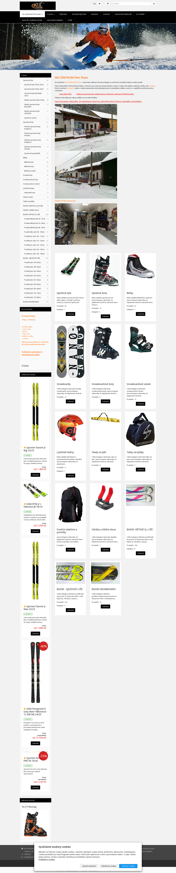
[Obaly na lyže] (105, 429)
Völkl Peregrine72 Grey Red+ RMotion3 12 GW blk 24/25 (35, 711)
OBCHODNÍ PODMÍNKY (55, 20)
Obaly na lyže (99, 452)
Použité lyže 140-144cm (36, 267)
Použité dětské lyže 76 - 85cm (36, 223)
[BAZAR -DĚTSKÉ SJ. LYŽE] (140, 504)
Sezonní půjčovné (79, 14)
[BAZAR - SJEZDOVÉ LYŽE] (70, 573)
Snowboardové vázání (139, 384)
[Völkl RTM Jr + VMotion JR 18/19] (35, 490)
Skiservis (94, 14)
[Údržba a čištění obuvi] (105, 504)
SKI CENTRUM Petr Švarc (31, 14)
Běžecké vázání (36, 171)
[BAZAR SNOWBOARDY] (105, 573)
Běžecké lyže (36, 162)
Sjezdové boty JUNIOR (36, 153)
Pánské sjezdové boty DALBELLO (36, 127)
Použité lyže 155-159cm (36, 280)
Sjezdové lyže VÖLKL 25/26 (36, 84)
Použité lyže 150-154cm (36, 275)
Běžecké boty (36, 166)
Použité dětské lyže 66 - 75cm (36, 219)
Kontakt (106, 14)
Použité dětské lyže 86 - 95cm (36, 227)
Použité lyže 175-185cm (36, 297)
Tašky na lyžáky (135, 452)
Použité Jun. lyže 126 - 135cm (36, 245)
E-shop (50, 14)
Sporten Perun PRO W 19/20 (33, 759)
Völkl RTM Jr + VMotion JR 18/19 (33, 505)
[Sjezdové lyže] (70, 271)
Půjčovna (63, 14)
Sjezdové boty (99, 293)
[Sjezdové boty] (105, 271)
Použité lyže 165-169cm (36, 289)
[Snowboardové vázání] (140, 352)
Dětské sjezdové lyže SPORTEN (36, 112)
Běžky (130, 293)
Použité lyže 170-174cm (36, 293)
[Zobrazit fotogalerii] (35, 823)
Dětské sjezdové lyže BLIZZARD (36, 105)
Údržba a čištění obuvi (104, 529)
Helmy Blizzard (36, 192)
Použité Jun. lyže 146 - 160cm (36, 254)
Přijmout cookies (128, 866)
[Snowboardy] (70, 352)
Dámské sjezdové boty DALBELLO (36, 141)
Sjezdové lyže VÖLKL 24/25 (36, 89)
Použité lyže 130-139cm (36, 262)
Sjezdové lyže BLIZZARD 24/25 (36, 94)
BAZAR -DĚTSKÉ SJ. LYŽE (140, 529)
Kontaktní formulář (123, 14)
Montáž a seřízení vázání (32, 20)
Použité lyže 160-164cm (36, 284)
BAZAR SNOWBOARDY (104, 589)
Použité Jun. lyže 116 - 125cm (36, 241)
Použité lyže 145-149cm (36, 271)
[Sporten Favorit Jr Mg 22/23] (35, 411)
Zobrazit (70, 314)
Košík (70, 20)
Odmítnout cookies (108, 866)
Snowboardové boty (103, 384)
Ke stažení (140, 14)
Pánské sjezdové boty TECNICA (36, 134)
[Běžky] (140, 271)
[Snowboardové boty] (105, 352)
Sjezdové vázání (36, 118)
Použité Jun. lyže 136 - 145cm (36, 249)
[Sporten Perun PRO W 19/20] (35, 752)
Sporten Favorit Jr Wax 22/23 (35, 608)
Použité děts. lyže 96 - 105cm (36, 232)
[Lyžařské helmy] (70, 429)
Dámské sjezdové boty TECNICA (36, 148)
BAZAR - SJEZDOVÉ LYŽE (70, 589)
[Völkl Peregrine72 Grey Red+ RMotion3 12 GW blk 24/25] (35, 672)
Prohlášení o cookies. (47, 859)
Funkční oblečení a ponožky (67, 531)
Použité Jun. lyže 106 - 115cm (36, 236)
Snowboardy (64, 384)
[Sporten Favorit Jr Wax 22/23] (35, 569)
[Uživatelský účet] (107, 4)
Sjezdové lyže (64, 293)
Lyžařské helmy (65, 452)
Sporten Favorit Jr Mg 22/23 (35, 449)
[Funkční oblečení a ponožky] (70, 504)
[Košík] (99, 4)
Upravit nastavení (89, 866)
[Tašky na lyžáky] (140, 429)
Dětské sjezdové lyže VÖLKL (36, 100)
